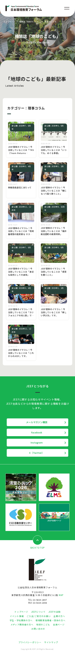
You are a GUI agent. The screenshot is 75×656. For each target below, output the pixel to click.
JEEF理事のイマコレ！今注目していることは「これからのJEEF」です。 (21, 352)
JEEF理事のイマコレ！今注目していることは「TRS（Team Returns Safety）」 (21, 151)
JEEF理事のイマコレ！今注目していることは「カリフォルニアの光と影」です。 (21, 314)
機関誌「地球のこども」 (30, 21)
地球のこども (43, 624)
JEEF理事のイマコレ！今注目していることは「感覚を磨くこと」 (54, 271)
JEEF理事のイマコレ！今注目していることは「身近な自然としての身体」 (21, 271)
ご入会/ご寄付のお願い (39, 616)
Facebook (36, 432)
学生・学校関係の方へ (21, 620)
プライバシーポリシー (29, 642)
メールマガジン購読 (36, 422)
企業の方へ (59, 616)
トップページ (9, 21)
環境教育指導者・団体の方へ (50, 620)
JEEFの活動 (54, 611)
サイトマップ (51, 642)
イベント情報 (17, 616)
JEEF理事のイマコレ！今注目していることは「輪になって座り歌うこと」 (54, 190)
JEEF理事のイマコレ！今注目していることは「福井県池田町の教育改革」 (54, 231)
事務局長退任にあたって (19, 187)
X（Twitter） (36, 452)
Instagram (37, 442)
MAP (61, 595)
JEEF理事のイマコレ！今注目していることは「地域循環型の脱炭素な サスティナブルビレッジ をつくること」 (21, 234)
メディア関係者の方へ (22, 624)
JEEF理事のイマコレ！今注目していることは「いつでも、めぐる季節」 (54, 149)
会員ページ (58, 624)
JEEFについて (38, 611)
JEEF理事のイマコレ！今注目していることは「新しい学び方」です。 (54, 312)
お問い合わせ (38, 628)
